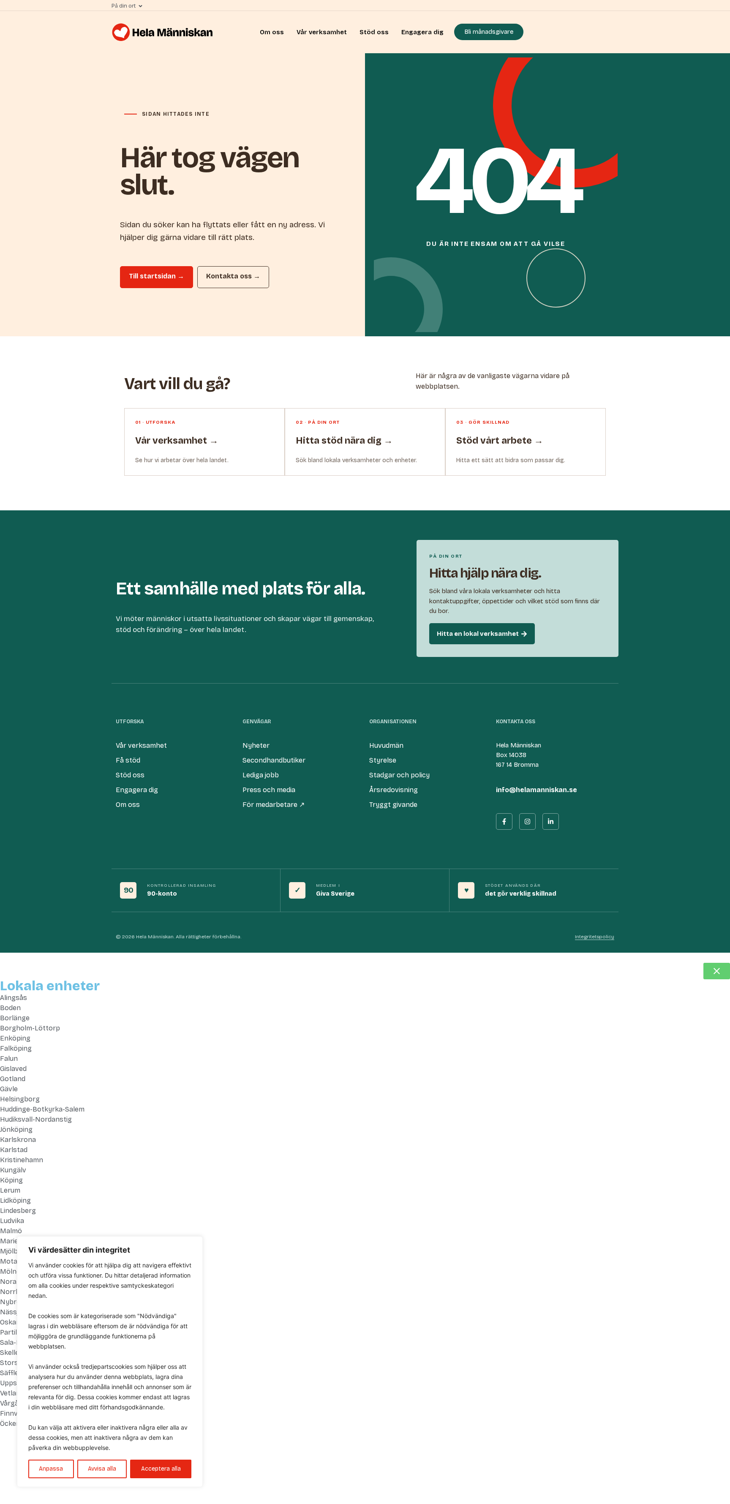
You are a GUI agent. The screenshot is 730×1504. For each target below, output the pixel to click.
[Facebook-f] (504, 821)
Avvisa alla (102, 1468)
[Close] (194, 1243)
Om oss (272, 32)
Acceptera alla (161, 1468)
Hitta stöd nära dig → (344, 440)
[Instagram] (527, 821)
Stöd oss (374, 32)
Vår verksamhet (322, 32)
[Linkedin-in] (550, 821)
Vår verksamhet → (176, 440)
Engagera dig (422, 32)
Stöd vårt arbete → (499, 440)
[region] (110, 1361)
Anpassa (51, 1468)
